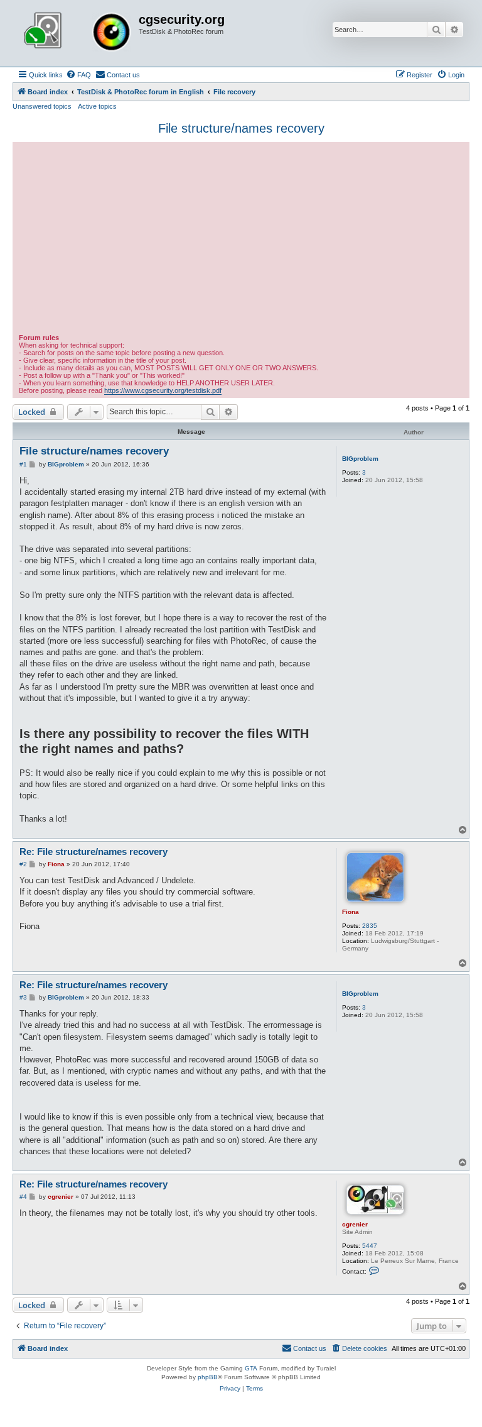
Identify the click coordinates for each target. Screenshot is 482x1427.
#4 (23, 1196)
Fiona (350, 911)
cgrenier (355, 1224)
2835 (369, 925)
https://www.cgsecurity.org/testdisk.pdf (163, 390)
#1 (23, 464)
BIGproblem (360, 458)
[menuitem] (78, 74)
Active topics (97, 106)
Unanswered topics (42, 106)
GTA (251, 1368)
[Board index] (77, 33)
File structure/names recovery (241, 128)
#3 (23, 997)
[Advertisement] (241, 240)
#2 (23, 864)
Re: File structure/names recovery (93, 851)
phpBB (208, 1377)
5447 (369, 1245)
